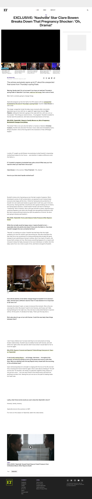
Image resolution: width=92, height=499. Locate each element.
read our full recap (35, 92)
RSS (22, 494)
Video (44, 10)
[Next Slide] (60, 66)
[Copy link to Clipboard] (54, 78)
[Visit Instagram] (75, 480)
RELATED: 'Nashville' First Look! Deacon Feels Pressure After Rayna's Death (29, 219)
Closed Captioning (40, 485)
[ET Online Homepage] (6, 10)
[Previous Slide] (1, 66)
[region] (30, 46)
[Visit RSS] (82, 480)
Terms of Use (39, 482)
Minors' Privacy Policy (41, 489)
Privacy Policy (39, 484)
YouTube (23, 487)
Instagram (23, 484)
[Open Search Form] (87, 10)
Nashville (14, 471)
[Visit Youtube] (78, 480)
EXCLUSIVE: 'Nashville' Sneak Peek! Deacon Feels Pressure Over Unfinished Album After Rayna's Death (28, 465)
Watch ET (53, 10)
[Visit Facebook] (68, 480)
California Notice (40, 487)
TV (46, 15)
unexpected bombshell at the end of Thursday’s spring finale (29, 103)
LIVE (38, 10)
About (22, 490)
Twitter (23, 485)
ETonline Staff (24, 492)
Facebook (23, 482)
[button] (31, 447)
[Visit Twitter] (71, 480)
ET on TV (23, 489)
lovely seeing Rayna (17, 358)
